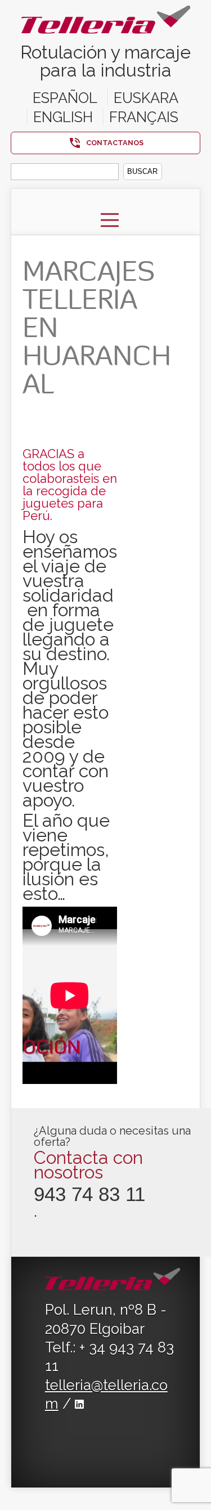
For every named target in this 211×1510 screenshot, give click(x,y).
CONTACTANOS (114, 142)
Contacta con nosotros (88, 1164)
